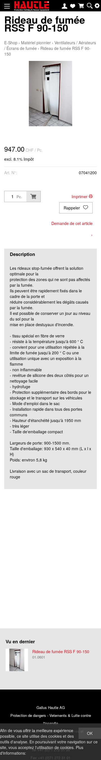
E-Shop (10, 42)
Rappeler (72, 208)
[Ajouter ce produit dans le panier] (33, 196)
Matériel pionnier (36, 42)
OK (90, 733)
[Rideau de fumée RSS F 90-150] (17, 660)
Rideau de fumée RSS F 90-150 (60, 651)
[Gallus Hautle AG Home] (31, 8)
